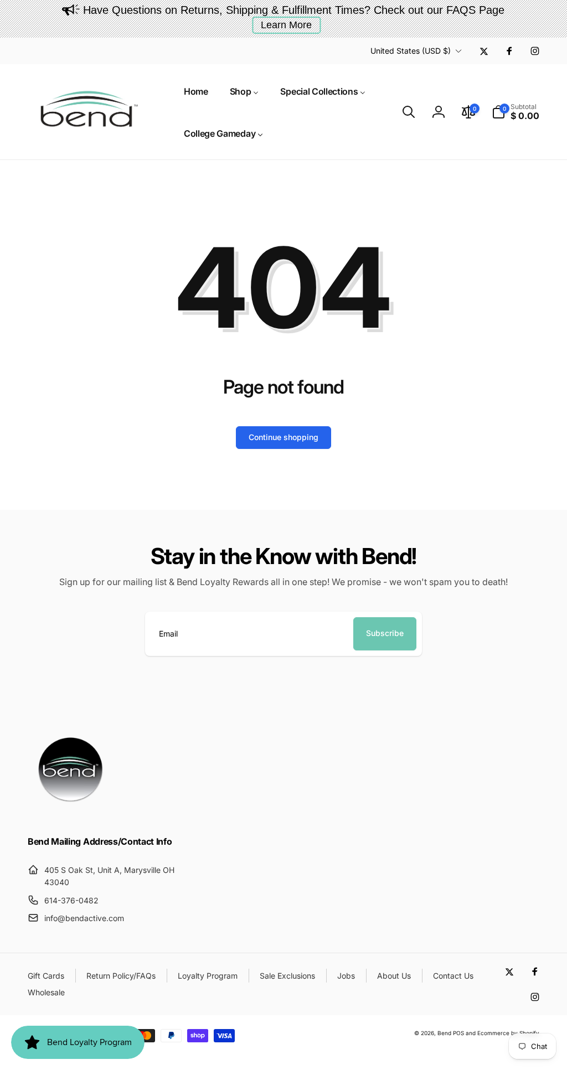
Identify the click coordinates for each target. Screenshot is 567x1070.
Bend (445, 1033)
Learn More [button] (286, 24)
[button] (408, 112)
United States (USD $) (410, 50)
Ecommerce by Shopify (508, 1033)
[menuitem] (196, 91)
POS (458, 1033)
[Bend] (72, 812)
